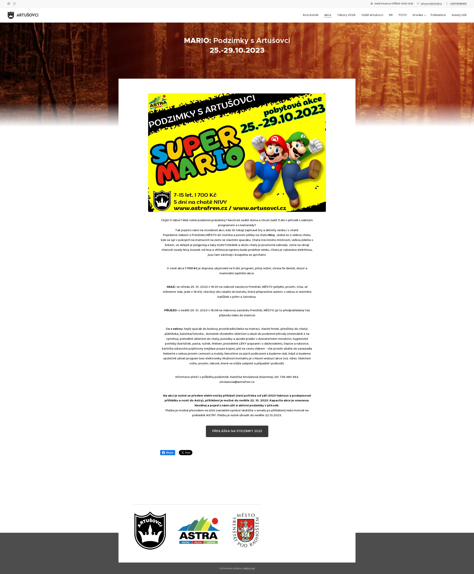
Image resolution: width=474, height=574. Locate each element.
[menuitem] (311, 15)
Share (169, 452)
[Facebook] (8, 4)
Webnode (249, 568)
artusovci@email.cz (431, 3)
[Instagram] (14, 4)
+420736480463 (458, 3)
